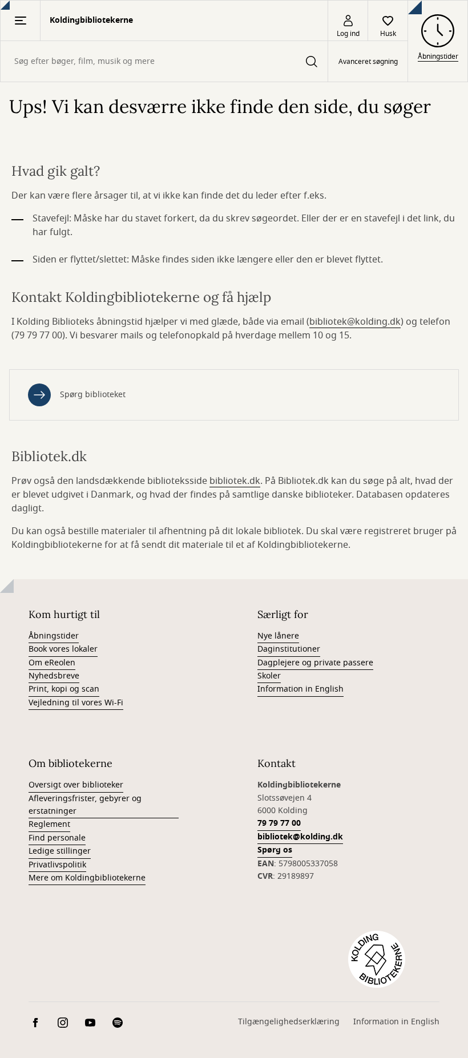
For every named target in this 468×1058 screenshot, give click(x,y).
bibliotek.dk (234, 481)
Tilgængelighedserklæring (289, 1022)
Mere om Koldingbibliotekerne (87, 878)
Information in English (300, 689)
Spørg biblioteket (93, 395)
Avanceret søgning (368, 61)
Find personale (57, 838)
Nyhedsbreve (54, 676)
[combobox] (164, 61)
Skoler (269, 676)
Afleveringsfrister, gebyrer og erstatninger (85, 805)
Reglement (49, 824)
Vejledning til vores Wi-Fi (76, 703)
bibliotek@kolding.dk (355, 322)
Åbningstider (54, 636)
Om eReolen (52, 663)
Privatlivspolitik (57, 865)
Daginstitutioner (288, 649)
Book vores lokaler (63, 649)
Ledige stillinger (60, 851)
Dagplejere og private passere (315, 663)
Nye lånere (278, 636)
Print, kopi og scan (64, 689)
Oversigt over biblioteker (76, 785)
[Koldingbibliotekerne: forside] (376, 959)
